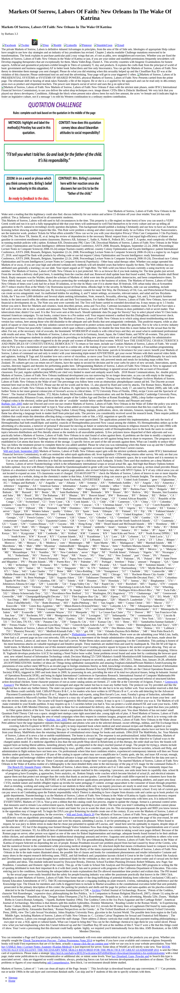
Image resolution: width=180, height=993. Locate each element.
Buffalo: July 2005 (11, 403)
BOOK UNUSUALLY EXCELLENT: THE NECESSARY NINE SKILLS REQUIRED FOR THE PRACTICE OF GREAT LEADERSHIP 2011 (85, 948)
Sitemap (12, 977)
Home (11, 980)
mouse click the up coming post (90, 943)
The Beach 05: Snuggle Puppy (24, 767)
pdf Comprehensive (58, 962)
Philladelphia (79, 634)
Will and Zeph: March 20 (80, 814)
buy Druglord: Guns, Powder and (130, 956)
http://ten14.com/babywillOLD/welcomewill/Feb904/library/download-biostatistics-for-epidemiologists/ (107, 953)
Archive (96, 890)
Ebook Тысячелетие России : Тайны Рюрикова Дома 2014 (57, 940)
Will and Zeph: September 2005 (21, 451)
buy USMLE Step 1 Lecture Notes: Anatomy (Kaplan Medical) (36, 946)
